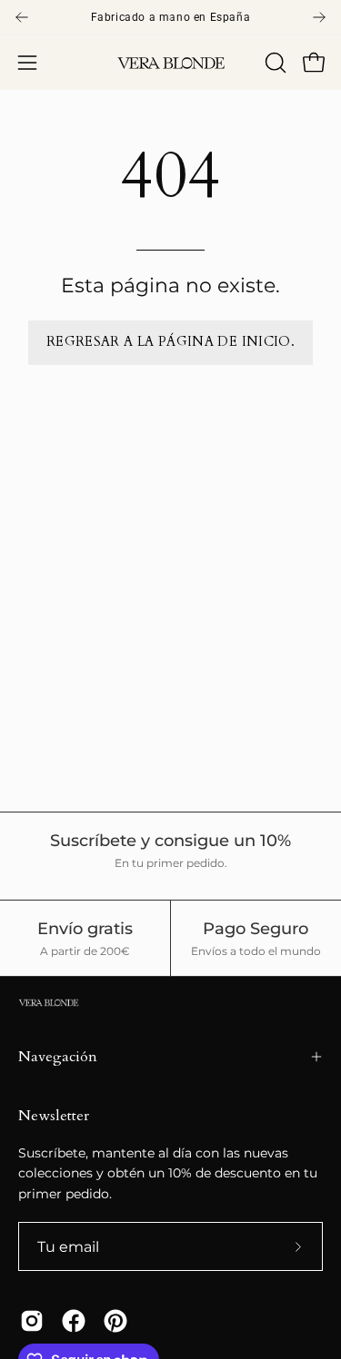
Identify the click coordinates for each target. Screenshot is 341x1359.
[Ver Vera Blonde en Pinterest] (115, 1320)
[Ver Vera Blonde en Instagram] (31, 1320)
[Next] (319, 17)
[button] (273, 62)
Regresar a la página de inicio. (170, 341)
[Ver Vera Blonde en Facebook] (73, 1320)
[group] (170, 17)
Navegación (57, 1057)
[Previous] (22, 17)
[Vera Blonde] (171, 63)
